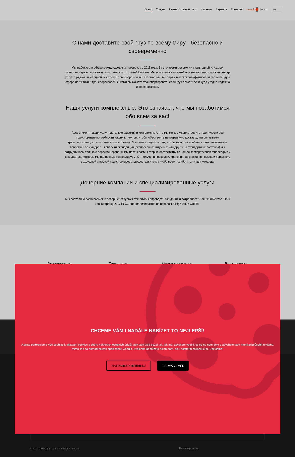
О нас (148, 9)
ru (274, 9)
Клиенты (206, 9)
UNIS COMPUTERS (223, 448)
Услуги (160, 9)
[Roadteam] (257, 9)
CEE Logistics (30, 10)
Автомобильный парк (183, 9)
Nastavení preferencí (129, 365)
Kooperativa (256, 448)
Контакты (237, 9)
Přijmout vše (173, 365)
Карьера (221, 9)
